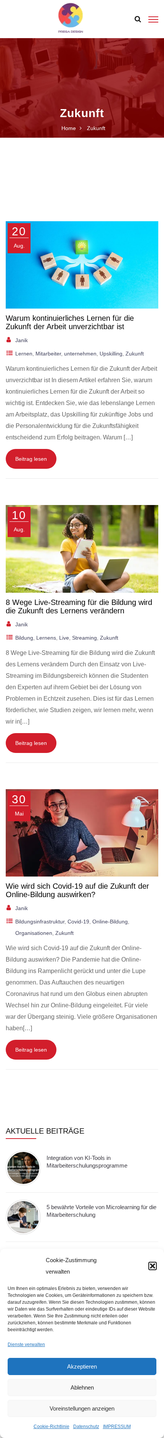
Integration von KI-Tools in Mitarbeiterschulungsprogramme (87, 1162)
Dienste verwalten (26, 1344)
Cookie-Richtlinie (51, 1426)
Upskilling (111, 354)
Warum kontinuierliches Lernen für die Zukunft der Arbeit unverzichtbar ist (70, 322)
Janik (21, 340)
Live (64, 638)
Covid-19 (78, 921)
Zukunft (134, 354)
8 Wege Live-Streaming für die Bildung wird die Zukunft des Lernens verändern (79, 606)
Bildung (24, 638)
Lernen (23, 354)
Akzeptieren (82, 1366)
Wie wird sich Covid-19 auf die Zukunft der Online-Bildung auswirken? (77, 890)
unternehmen (80, 354)
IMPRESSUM (117, 1426)
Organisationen (33, 933)
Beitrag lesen (31, 459)
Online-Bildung (110, 921)
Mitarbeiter (48, 354)
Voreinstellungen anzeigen (82, 1408)
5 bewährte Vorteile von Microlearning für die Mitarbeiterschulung (101, 1211)
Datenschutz (86, 1426)
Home (68, 128)
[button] (152, 1266)
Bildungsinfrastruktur (39, 921)
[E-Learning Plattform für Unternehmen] (70, 18)
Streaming (84, 638)
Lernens (46, 638)
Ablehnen (82, 1387)
